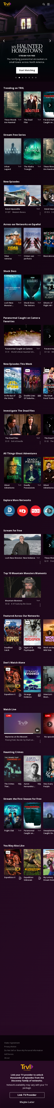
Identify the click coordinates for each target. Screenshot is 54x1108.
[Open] (48, 4)
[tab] (16, 77)
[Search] (42, 4)
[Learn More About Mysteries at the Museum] (40, 741)
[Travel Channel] (7, 4)
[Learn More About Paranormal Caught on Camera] (40, 353)
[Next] (50, 41)
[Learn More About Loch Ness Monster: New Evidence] (40, 562)
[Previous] (4, 41)
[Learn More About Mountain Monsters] (40, 605)
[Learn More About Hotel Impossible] (40, 213)
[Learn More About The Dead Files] (40, 442)
